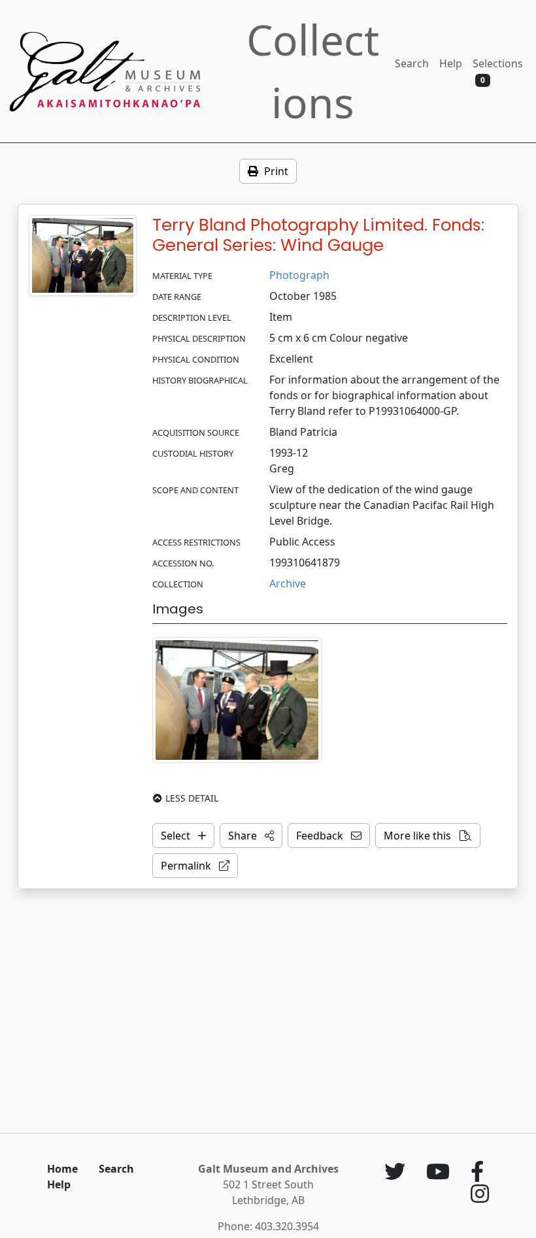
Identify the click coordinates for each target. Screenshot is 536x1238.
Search (412, 63)
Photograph (299, 275)
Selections (498, 71)
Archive (287, 583)
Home (62, 1169)
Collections (312, 71)
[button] (251, 835)
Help (450, 63)
